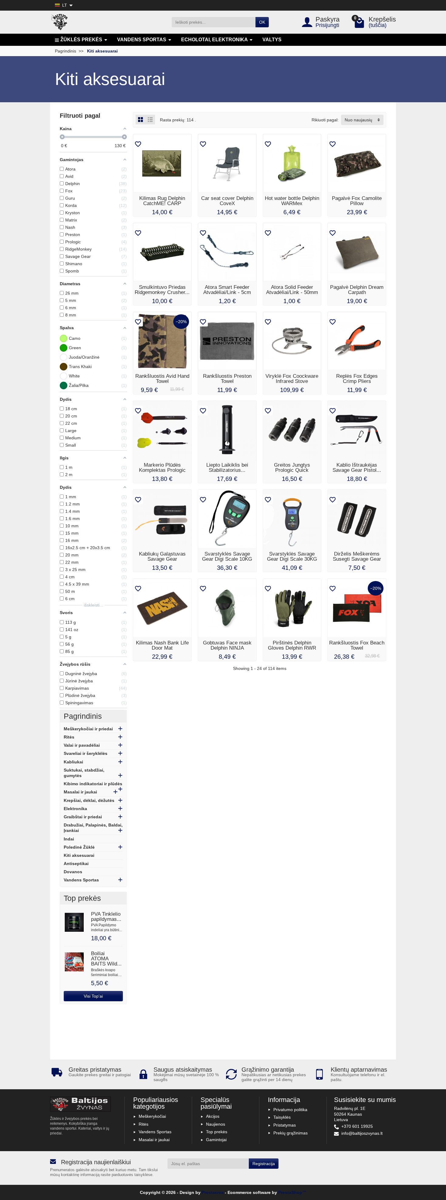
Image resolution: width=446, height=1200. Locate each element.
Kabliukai (73, 761)
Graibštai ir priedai (83, 816)
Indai (69, 839)
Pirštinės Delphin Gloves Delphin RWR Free (292, 648)
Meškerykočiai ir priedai (88, 728)
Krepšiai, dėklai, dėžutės (89, 800)
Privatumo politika (290, 1109)
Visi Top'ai (93, 996)
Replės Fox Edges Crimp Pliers (357, 378)
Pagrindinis (83, 716)
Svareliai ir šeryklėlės (85, 753)
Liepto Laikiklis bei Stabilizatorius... (227, 467)
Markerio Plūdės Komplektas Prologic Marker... (162, 470)
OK (262, 22)
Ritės (69, 737)
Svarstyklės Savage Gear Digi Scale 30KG (292, 556)
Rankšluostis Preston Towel (227, 378)
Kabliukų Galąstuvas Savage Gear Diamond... (162, 559)
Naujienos (215, 1124)
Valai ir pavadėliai (82, 745)
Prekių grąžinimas (290, 1133)
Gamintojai (216, 1139)
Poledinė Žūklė (79, 847)
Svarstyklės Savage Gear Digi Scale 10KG (227, 556)
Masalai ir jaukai (80, 791)
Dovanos (73, 871)
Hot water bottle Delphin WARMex (292, 200)
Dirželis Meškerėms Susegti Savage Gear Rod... (357, 559)
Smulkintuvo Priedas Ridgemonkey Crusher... (162, 289)
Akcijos (212, 1116)
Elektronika (75, 808)
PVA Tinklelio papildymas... (106, 916)
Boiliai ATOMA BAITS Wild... (106, 959)
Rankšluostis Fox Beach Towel (356, 645)
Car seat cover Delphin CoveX (227, 200)
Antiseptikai (76, 863)
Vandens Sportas (81, 879)
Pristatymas (284, 1125)
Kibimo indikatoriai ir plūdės (93, 783)
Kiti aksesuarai (79, 855)
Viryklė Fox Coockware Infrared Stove (291, 378)
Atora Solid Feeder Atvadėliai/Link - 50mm (292, 289)
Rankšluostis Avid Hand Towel (162, 378)
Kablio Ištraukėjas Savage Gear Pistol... (357, 467)
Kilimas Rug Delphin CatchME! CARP (162, 200)
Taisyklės (282, 1117)
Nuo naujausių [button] (358, 119)
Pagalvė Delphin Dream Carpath (356, 289)
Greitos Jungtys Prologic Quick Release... (292, 470)
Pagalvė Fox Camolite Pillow (357, 200)
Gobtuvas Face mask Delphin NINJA (227, 645)
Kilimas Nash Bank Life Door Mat (162, 645)
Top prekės (216, 1131)
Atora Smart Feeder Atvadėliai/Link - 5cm (227, 289)
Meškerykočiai (152, 1116)
